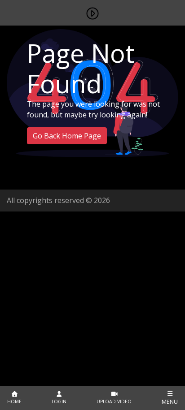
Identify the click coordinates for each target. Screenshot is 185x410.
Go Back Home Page (67, 136)
